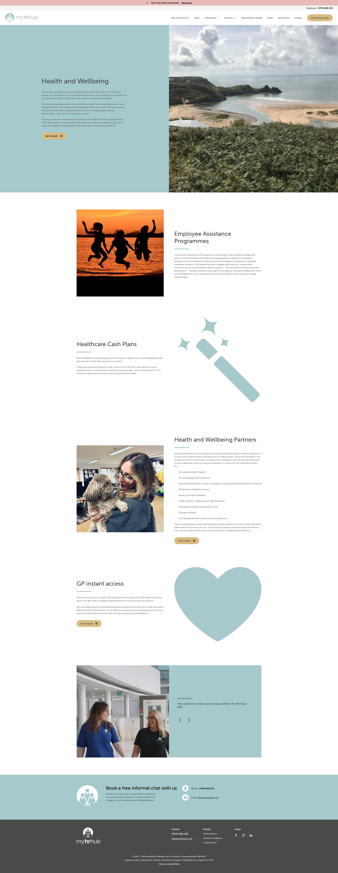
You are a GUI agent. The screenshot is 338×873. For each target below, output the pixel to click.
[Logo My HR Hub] (21, 17)
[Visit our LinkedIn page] (251, 835)
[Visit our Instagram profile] (243, 835)
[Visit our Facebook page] (236, 835)
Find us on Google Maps (169, 864)
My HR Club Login (320, 17)
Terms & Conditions (212, 838)
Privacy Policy (210, 833)
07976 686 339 (206, 788)
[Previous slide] (180, 720)
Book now (187, 2)
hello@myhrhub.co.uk (208, 797)
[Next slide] (189, 720)
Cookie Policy (210, 842)
